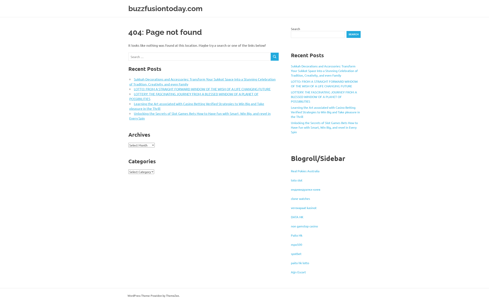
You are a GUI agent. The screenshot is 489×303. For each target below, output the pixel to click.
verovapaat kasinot (304, 208)
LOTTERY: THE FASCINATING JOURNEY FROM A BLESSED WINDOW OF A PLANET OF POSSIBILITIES (324, 96)
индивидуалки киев (305, 189)
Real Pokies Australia (305, 171)
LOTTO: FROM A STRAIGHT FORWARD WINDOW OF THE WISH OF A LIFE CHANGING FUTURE (202, 89)
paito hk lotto (300, 263)
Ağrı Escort (298, 272)
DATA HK (297, 217)
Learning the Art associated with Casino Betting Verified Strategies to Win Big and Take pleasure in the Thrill (325, 111)
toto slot (296, 180)
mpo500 (296, 244)
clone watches (300, 198)
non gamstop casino (304, 226)
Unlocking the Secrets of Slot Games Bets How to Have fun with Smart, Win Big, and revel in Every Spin (324, 127)
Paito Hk (296, 235)
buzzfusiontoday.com (165, 8)
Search (295, 29)
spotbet (296, 254)
